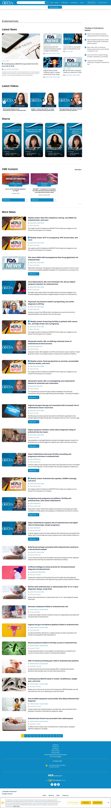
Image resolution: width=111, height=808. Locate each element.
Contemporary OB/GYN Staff (37, 572)
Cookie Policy (16, 806)
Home (44, 795)
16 (58, 735)
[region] (55, 803)
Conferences (64, 2)
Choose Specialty (53, 7)
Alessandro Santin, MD (36, 346)
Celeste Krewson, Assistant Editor (39, 609)
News (51, 2)
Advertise (55, 745)
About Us (51, 795)
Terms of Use (55, 751)
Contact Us (55, 747)
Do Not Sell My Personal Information (55, 755)
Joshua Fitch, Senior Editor (37, 223)
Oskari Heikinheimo (35, 459)
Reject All (85, 802)
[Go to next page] (61, 735)
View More (78, 169)
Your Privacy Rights (55, 756)
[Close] (108, 802)
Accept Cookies (97, 802)
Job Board (55, 749)
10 (52, 735)
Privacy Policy (55, 753)
